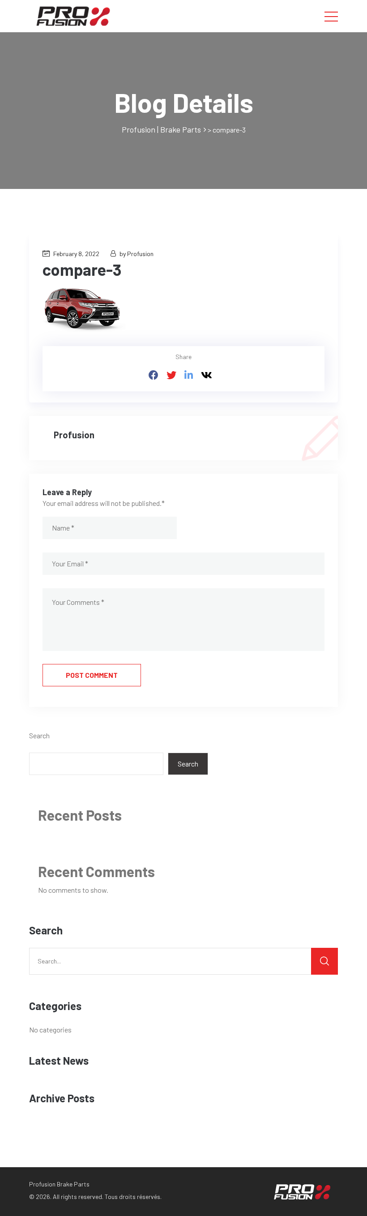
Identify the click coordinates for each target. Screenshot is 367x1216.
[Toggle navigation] (331, 16)
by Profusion (136, 253)
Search (39, 735)
